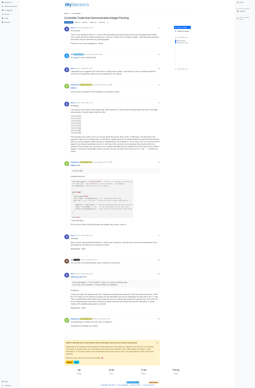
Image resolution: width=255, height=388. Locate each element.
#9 (159, 274)
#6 (159, 162)
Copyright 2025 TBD (107, 385)
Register (69, 362)
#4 (159, 85)
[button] (10, 381)
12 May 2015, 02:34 (87, 27)
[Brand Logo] (77, 4)
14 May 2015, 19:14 (91, 260)
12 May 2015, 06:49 (96, 54)
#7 (159, 235)
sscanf (76, 57)
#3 (159, 68)
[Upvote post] (150, 48)
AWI (72, 54)
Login (76, 362)
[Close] (157, 342)
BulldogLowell (75, 85)
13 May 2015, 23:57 (104, 162)
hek (72, 260)
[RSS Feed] (107, 22)
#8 (159, 260)
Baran (73, 27)
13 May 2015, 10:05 (104, 85)
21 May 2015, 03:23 (104, 319)
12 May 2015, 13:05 (87, 68)
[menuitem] (245, 2)
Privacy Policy (135, 385)
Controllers (69, 22)
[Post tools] (158, 48)
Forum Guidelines (122, 385)
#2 (159, 54)
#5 (159, 102)
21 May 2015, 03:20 (87, 274)
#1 (159, 27)
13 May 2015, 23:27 (87, 102)
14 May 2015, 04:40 (87, 235)
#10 (159, 319)
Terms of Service (148, 385)
